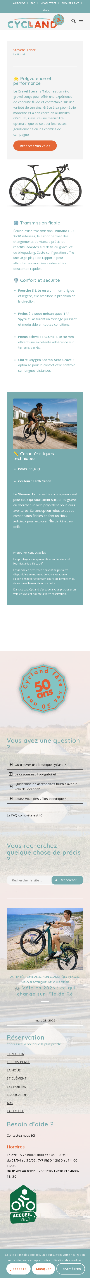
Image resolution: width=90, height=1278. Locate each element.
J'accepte (18, 1268)
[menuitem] (19, 3)
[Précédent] (13, 954)
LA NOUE (14, 1070)
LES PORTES (16, 1086)
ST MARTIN (15, 1054)
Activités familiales (25, 977)
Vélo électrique (34, 982)
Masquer (43, 1268)
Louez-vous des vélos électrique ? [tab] (40, 798)
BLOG (46, 9)
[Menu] (81, 21)
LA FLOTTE (15, 1111)
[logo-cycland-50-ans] (37, 21)
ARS (10, 1103)
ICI (33, 1135)
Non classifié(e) (55, 977)
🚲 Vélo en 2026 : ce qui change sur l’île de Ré (45, 990)
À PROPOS (19, 3)
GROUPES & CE (70, 3)
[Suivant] (76, 954)
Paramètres (71, 1268)
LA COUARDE (17, 1094)
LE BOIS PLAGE (18, 1062)
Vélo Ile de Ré (58, 982)
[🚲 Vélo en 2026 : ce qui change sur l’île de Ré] (45, 938)
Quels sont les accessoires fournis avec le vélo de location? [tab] (46, 786)
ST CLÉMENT (17, 1078)
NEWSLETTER (48, 3)
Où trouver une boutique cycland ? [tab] (40, 764)
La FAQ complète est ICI (25, 815)
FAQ (33, 3)
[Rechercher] (71, 21)
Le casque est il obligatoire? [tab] (36, 774)
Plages (73, 977)
